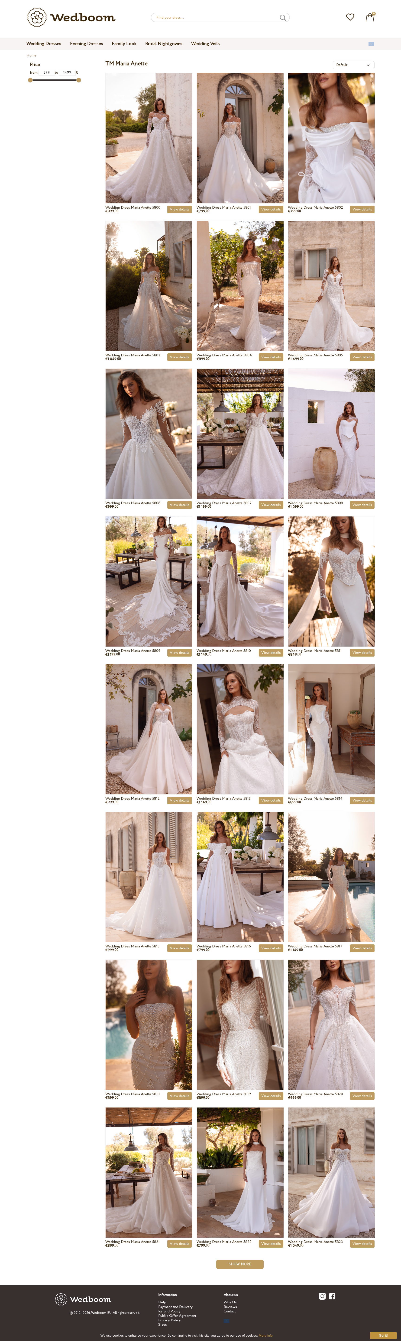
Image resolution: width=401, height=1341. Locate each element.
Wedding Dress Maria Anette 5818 (132, 1094)
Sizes (162, 1324)
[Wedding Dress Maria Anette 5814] (331, 718)
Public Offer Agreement (177, 1315)
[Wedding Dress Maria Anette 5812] (149, 718)
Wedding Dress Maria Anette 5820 (315, 1094)
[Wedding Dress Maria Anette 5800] (149, 127)
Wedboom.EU (101, 1313)
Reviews (230, 1307)
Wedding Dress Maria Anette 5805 (315, 355)
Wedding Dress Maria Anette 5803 (132, 355)
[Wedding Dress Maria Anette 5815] (149, 866)
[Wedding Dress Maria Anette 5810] (240, 570)
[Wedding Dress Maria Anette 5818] (149, 1014)
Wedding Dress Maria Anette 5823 (315, 1242)
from (34, 72)
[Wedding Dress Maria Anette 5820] (331, 1014)
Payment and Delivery (175, 1307)
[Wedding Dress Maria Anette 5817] (331, 866)
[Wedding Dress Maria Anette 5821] (149, 1161)
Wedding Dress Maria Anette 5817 (315, 946)
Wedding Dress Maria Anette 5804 (224, 355)
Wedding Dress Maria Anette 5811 (315, 651)
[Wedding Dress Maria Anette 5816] (240, 866)
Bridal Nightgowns (163, 43)
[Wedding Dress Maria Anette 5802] (331, 127)
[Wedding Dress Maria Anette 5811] (331, 570)
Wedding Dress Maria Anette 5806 (132, 503)
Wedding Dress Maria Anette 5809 (132, 651)
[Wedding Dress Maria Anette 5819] (240, 1014)
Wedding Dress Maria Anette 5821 (132, 1242)
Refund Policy (169, 1311)
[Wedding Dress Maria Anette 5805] (331, 275)
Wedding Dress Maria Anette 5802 (315, 207)
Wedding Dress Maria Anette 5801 (224, 207)
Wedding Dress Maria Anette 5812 (132, 798)
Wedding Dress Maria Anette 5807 (224, 503)
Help (162, 1302)
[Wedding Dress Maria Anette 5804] (240, 275)
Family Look (124, 43)
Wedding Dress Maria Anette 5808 (315, 503)
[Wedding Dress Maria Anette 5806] (149, 423)
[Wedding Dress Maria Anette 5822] (240, 1161)
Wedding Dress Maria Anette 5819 (224, 1094)
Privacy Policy (169, 1320)
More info (266, 1335)
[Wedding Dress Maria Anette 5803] (149, 275)
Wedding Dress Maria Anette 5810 (224, 651)
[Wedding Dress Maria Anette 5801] (240, 127)
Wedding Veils (205, 43)
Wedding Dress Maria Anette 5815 (132, 946)
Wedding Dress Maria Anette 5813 (224, 798)
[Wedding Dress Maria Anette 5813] (240, 718)
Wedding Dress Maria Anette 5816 (224, 946)
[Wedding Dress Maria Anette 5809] (149, 570)
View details (179, 209)
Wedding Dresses (43, 43)
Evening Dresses (86, 43)
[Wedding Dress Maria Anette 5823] (331, 1161)
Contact (230, 1311)
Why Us (230, 1302)
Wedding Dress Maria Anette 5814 (315, 798)
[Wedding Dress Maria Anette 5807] (240, 423)
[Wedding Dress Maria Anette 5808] (331, 423)
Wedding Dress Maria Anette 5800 (132, 207)
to (57, 72)
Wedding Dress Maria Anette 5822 (224, 1242)
